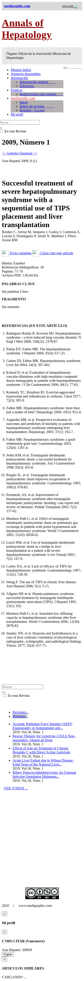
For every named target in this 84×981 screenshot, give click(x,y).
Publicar (16, 90)
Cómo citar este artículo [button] (56, 253)
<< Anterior (10, 153)
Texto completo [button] (20, 253)
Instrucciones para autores (41, 94)
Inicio (24, 102)
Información (19, 78)
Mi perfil (17, 114)
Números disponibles (26, 74)
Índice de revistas (37, 106)
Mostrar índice (21, 70)
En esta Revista (18, 695)
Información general (37, 82)
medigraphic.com (23, 98)
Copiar (8, 954)
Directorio (27, 86)
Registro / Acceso (32, 110)
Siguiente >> (28, 153)
